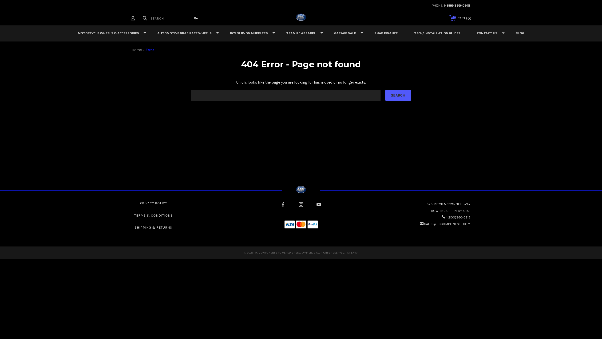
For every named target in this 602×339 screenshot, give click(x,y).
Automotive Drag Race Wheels (184, 33)
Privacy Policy (153, 203)
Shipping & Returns (153, 228)
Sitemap (352, 252)
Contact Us (487, 33)
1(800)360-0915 (458, 217)
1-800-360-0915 (457, 5)
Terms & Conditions (153, 216)
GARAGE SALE (345, 33)
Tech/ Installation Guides (437, 33)
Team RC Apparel (301, 33)
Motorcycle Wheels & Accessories (108, 33)
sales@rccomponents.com (447, 224)
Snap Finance (386, 33)
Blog (520, 33)
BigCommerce (305, 252)
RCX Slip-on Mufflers (249, 33)
